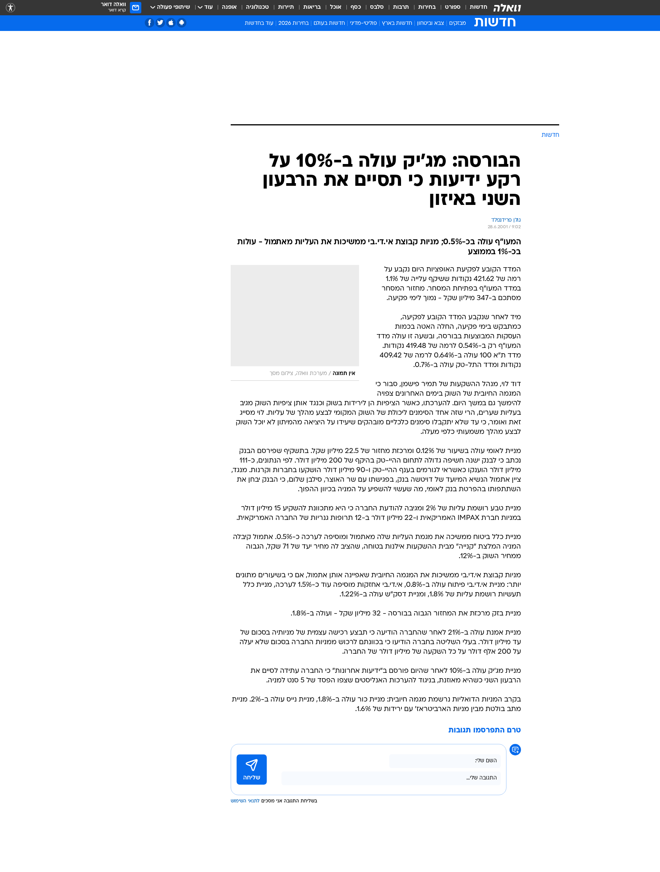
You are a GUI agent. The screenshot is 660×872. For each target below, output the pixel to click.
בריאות (312, 7)
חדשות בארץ (397, 23)
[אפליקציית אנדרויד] (181, 23)
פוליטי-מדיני (363, 23)
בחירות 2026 (293, 23)
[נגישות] (10, 8)
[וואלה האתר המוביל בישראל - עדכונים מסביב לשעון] (507, 7)
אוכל (335, 7)
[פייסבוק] (149, 23)
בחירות (427, 7)
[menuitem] (474, 7)
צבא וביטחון (430, 23)
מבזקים (457, 23)
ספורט (453, 7)
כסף (356, 7)
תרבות (401, 7)
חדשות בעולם (329, 23)
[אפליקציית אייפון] (171, 23)
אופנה (229, 7)
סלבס (377, 7)
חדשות (478, 7)
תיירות (286, 7)
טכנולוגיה (257, 7)
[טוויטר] (160, 23)
